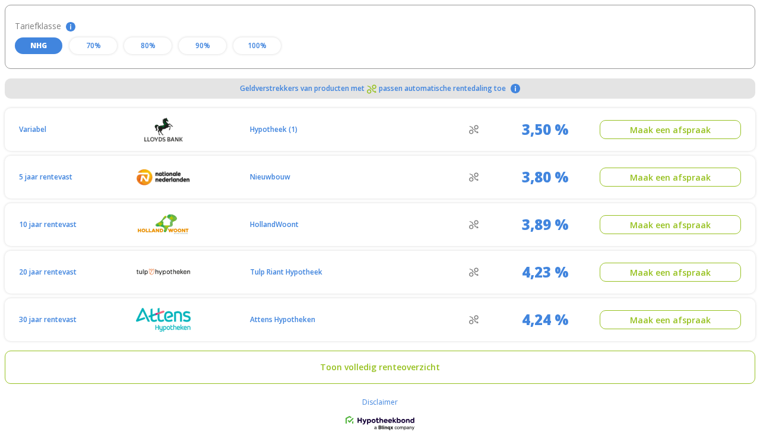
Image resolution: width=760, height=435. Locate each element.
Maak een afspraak (670, 129)
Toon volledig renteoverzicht (380, 367)
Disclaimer (380, 402)
